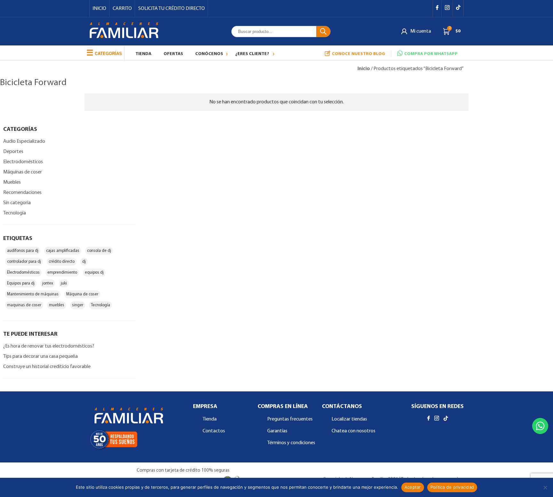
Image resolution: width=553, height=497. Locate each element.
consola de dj (99, 251)
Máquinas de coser (22, 172)
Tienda (143, 54)
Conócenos (209, 54)
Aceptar (413, 487)
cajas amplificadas (62, 251)
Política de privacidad (452, 487)
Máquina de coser (82, 294)
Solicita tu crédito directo (171, 8)
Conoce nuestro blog (358, 54)
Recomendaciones (22, 192)
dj (84, 262)
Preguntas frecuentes (290, 419)
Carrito (122, 8)
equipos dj (94, 272)
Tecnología (14, 213)
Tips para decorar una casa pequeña (40, 356)
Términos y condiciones (291, 442)
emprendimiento (62, 272)
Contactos (214, 431)
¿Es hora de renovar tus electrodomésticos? (48, 346)
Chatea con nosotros (353, 431)
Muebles (12, 182)
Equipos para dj (21, 283)
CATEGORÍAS (104, 52)
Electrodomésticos (23, 161)
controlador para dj (24, 262)
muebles (56, 305)
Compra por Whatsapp (431, 54)
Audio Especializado (24, 141)
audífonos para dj (22, 251)
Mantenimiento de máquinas (33, 294)
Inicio (99, 8)
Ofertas (173, 54)
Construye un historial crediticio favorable (47, 366)
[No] (545, 487)
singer (77, 305)
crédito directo (62, 262)
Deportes (13, 151)
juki (64, 283)
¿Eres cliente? (252, 54)
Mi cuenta (420, 31)
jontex (47, 283)
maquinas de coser (24, 305)
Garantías (277, 431)
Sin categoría (17, 202)
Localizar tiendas (349, 419)
